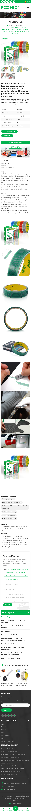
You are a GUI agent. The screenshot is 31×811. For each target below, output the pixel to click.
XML (2, 738)
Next (28, 676)
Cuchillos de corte (8, 644)
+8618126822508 (9, 786)
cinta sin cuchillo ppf (10, 512)
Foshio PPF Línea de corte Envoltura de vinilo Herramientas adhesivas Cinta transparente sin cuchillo (21, 685)
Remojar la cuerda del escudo (10, 757)
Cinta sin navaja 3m (10, 515)
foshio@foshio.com (9, 789)
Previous (0, 676)
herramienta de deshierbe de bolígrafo (12, 768)
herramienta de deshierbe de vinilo (11, 771)
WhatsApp (7, 135)
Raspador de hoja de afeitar (9, 749)
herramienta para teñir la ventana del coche (14, 754)
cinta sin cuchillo (9, 499)
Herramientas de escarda (10, 658)
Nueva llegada (6, 617)
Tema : (16, 574)
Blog (2, 732)
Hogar (10, 25)
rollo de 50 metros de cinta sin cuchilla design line (14, 507)
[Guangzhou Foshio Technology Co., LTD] (10, 7)
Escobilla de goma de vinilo (9, 751)
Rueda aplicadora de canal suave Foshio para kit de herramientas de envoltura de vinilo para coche (7, 685)
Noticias (3, 730)
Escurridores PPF (7, 631)
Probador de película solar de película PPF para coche (12, 654)
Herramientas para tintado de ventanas (12, 627)
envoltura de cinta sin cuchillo (13, 502)
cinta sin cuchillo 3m (10, 518)
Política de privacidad (7, 741)
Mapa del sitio (5, 735)
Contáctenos (8, 131)
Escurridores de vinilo (9, 635)
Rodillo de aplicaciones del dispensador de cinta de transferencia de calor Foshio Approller (14, 529)
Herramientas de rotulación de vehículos (13, 621)
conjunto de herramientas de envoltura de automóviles (15, 760)
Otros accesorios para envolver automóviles (12, 648)
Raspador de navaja (7, 763)
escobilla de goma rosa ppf (9, 766)
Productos (4, 727)
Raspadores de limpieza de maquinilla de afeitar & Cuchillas (13, 639)
